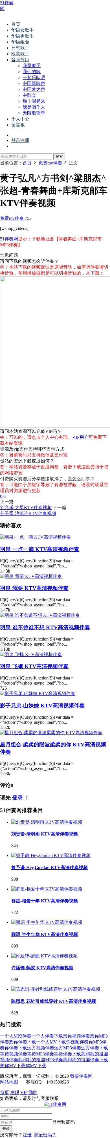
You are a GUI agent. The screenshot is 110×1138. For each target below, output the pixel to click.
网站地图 (9, 1082)
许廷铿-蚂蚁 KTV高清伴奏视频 (42, 967)
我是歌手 (32, 65)
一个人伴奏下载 (47, 1036)
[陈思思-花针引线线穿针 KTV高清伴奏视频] (55, 989)
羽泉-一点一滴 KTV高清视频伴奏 (39, 549)
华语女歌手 (22, 30)
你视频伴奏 (77, 1042)
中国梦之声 (34, 89)
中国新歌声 (34, 83)
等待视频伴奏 (13, 1053)
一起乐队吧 (34, 77)
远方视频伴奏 (40, 1047)
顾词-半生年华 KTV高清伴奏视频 (44, 934)
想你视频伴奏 (76, 1036)
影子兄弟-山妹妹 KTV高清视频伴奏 (42, 706)
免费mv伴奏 (12, 218)
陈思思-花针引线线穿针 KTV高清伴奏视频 (53, 1001)
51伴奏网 (9, 238)
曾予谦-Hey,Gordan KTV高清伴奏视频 (49, 867)
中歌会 (29, 95)
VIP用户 (80, 437)
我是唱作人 (34, 107)
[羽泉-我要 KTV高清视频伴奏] (31, 576)
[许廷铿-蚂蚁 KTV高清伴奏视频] (44, 955)
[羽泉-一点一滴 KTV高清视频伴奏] (35, 537)
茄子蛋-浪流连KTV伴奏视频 (28, 513)
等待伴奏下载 (67, 1053)
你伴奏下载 (16, 1047)
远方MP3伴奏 (67, 1047)
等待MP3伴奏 (40, 1053)
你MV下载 (35, 1065)
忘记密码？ (45, 1134)
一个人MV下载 (51, 1042)
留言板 (18, 124)
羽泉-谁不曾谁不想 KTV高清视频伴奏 (45, 627)
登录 (17, 798)
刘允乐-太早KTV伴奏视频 (26, 507)
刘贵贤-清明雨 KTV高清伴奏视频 (44, 834)
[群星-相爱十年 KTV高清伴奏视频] (46, 889)
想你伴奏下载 (22, 1042)
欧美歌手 (20, 53)
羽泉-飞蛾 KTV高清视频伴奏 (34, 666)
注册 (27, 1134)
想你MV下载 (12, 1065)
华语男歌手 (22, 36)
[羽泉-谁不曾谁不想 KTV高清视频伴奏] (40, 615)
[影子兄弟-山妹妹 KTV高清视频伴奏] (37, 693)
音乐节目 (20, 59)
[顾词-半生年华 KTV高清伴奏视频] (46, 922)
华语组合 (20, 42)
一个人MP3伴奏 (15, 1036)
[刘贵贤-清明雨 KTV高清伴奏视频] (46, 822)
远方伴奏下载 (94, 1047)
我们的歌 (32, 71)
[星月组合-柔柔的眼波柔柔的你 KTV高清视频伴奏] (51, 732)
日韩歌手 (20, 47)
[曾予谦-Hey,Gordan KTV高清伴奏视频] (51, 855)
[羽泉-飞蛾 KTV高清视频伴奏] (31, 654)
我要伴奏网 (81, 1076)
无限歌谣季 (34, 113)
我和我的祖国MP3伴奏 (40, 1059)
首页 (15, 24)
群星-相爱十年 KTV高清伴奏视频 (44, 900)
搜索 (59, 156)
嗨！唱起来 (34, 101)
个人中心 (20, 119)
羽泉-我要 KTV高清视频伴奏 (34, 588)
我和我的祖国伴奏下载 (85, 1059)
